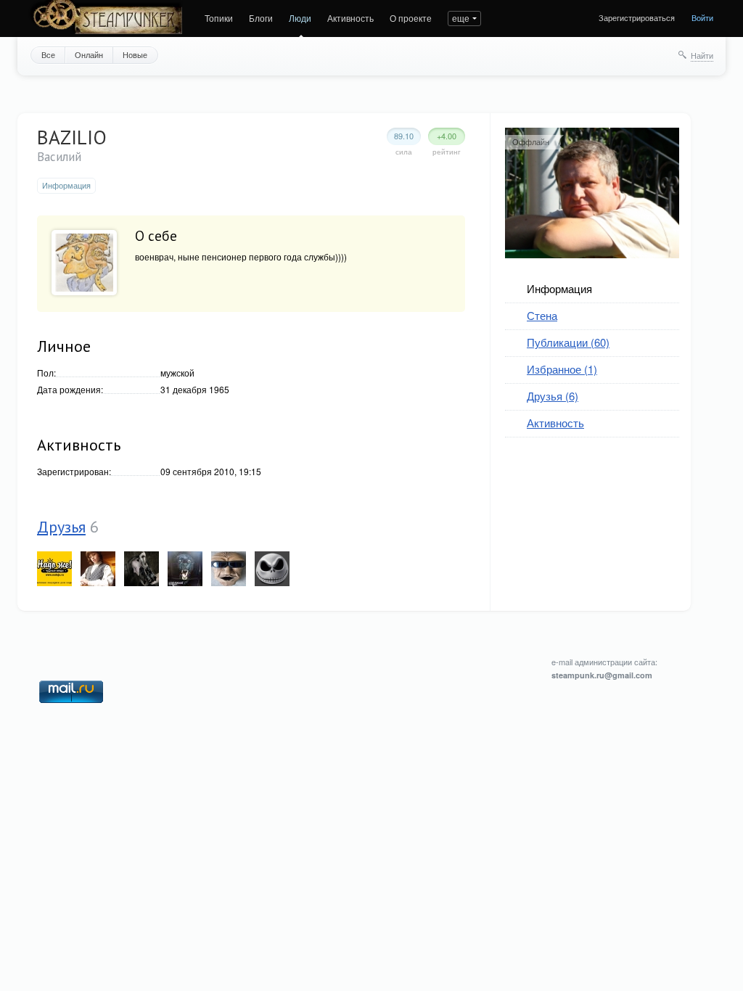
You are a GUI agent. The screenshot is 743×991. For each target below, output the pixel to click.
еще (460, 18)
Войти (702, 17)
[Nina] (141, 568)
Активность (350, 18)
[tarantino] (98, 568)
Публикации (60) (568, 342)
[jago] (185, 568)
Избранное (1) (562, 369)
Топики (219, 18)
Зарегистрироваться (637, 17)
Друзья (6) (552, 395)
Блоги (261, 18)
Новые (135, 54)
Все (48, 54)
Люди (300, 18)
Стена (542, 315)
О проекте (411, 18)
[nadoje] (54, 568)
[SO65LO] (228, 568)
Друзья (61, 527)
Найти (702, 55)
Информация (559, 288)
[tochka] (272, 568)
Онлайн (89, 54)
